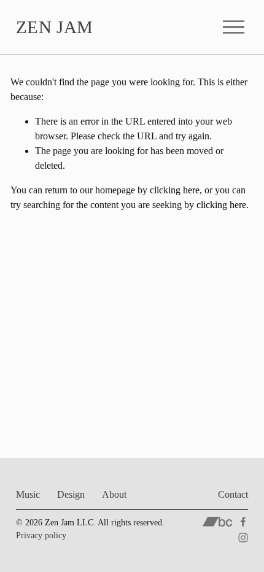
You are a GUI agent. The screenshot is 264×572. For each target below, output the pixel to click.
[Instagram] (243, 538)
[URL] (218, 522)
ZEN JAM (54, 27)
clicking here (175, 190)
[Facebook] (243, 522)
